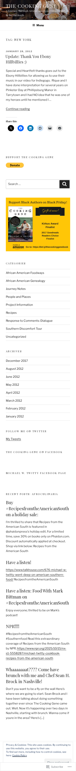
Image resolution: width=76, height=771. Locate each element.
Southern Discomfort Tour (24, 328)
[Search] (64, 184)
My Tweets (13, 439)
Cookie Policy (19, 755)
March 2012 (14, 400)
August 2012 (14, 369)
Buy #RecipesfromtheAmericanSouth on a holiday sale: (37, 508)
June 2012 (13, 376)
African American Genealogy (25, 281)
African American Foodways (25, 273)
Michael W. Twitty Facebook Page (36, 473)
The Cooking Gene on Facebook (34, 452)
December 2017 (17, 361)
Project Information (19, 305)
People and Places (18, 297)
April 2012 (13, 392)
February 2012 (16, 408)
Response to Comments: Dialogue (29, 320)
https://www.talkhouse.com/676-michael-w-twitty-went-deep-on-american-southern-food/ (36, 574)
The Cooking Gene (31, 6)
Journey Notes (16, 289)
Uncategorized (16, 336)
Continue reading (18, 109)
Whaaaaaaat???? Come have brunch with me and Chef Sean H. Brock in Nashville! (38, 675)
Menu (40, 25)
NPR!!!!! (12, 626)
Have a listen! (18, 562)
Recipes (11, 313)
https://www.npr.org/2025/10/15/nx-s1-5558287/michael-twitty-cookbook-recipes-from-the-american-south (36, 653)
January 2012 (15, 416)
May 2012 (12, 384)
